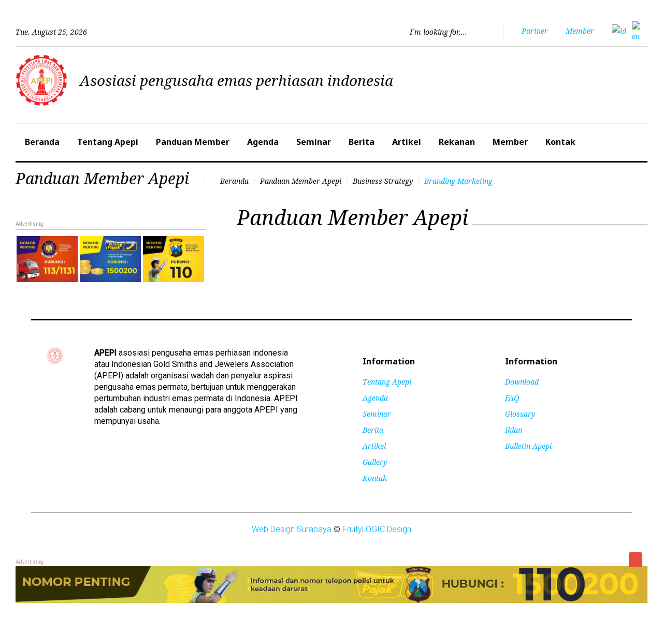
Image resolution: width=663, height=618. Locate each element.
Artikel (406, 142)
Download (522, 382)
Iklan (513, 430)
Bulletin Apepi (528, 446)
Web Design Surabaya (292, 529)
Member (510, 142)
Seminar (313, 142)
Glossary (520, 414)
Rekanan (457, 142)
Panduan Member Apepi (300, 181)
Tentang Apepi (107, 142)
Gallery (375, 462)
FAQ (512, 398)
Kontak (560, 142)
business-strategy (383, 181)
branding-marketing (458, 181)
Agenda (263, 142)
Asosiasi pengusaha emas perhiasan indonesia (236, 80)
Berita (361, 142)
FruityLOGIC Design (376, 529)
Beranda (42, 142)
